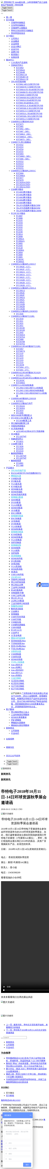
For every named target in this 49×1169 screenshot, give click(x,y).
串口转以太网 (17, 585)
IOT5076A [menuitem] (20, 337)
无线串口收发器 (18, 579)
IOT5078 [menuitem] (19, 180)
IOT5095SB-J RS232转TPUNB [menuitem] (29, 116)
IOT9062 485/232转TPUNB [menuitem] (27, 84)
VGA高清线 (16, 566)
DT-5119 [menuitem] (19, 353)
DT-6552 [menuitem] (19, 145)
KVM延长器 (16, 486)
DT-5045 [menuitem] (19, 332)
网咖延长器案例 (18, 723)
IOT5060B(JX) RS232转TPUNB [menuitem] (29, 92)
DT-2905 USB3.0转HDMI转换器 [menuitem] (30, 390)
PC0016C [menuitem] (20, 259)
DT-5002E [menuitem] (20, 293)
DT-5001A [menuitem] (20, 290)
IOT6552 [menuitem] (19, 161)
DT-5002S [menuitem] (20, 302)
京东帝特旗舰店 (18, 25)
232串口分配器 (17, 601)
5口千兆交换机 (17, 686)
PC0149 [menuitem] (19, 248)
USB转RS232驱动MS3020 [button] (22, 121)
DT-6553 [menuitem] (19, 147)
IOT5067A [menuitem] (20, 351)
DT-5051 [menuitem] (19, 326)
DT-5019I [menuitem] (20, 365)
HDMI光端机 (16, 492)
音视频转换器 (17, 516)
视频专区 (10, 747)
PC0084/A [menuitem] (20, 241)
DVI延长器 (16, 481)
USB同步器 (16, 657)
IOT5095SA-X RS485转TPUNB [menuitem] (29, 105)
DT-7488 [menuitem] (19, 465)
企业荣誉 (15, 44)
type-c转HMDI (17, 670)
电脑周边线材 (17, 606)
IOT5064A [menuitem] (20, 70)
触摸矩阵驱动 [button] (17, 453)
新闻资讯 (10, 728)
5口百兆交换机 (17, 681)
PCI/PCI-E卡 (16, 630)
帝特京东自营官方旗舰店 (22, 30)
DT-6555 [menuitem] (19, 151)
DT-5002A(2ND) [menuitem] (23, 187)
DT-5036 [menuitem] (19, 446)
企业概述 (15, 41)
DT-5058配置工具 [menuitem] (23, 421)
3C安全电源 (16, 635)
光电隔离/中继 (17, 593)
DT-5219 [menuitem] (19, 358)
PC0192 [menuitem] (19, 227)
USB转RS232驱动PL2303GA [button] (23, 288)
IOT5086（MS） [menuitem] (23, 159)
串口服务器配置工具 (20, 423)
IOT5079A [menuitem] (20, 344)
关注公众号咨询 (13, 756)
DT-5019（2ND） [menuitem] (23, 375)
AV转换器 (15, 521)
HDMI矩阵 (15, 548)
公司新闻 (15, 731)
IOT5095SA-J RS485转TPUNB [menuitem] (29, 113)
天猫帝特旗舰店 (18, 22)
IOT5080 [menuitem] (19, 339)
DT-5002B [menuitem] (20, 306)
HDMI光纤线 (16, 558)
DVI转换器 (16, 524)
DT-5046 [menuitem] (19, 314)
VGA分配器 (16, 505)
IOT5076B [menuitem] (20, 342)
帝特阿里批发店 (18, 33)
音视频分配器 (17, 497)
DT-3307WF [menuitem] (21, 456)
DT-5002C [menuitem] (20, 300)
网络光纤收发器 (18, 638)
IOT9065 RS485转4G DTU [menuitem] (27, 103)
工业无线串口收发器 (20, 603)
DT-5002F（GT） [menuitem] (23, 269)
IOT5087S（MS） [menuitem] (24, 139)
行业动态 (15, 733)
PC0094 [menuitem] (19, 252)
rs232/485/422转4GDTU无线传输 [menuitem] (30, 431)
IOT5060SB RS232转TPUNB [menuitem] (28, 97)
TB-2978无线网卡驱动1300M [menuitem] (28, 211)
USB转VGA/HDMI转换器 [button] (22, 385)
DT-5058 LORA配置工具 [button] (22, 418)
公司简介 (15, 38)
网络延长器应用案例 (20, 725)
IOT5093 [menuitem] (19, 154)
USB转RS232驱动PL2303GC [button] (23, 171)
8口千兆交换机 (17, 689)
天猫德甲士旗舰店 (19, 28)
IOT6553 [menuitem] (19, 164)
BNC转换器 (16, 518)
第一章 (9, 17)
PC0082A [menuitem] (20, 239)
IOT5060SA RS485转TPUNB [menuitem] (28, 100)
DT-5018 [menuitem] (19, 319)
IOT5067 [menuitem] (19, 349)
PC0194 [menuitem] (19, 223)
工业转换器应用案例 (20, 715)
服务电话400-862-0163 (10, 1100)
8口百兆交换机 (17, 683)
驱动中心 (10, 60)
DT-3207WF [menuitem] (21, 436)
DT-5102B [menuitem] (20, 304)
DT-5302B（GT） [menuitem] (24, 285)
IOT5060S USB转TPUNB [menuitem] (27, 95)
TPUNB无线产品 (18, 470)
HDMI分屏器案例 (19, 717)
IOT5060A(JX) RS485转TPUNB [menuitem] (29, 89)
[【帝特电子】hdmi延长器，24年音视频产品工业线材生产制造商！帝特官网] (24, 3)
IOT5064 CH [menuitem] (21, 75)
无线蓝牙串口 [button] (17, 65)
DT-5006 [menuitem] (19, 413)
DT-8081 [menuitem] (19, 463)
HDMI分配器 (16, 508)
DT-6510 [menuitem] (19, 451)
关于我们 (10, 36)
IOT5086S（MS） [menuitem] (24, 156)
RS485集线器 (17, 590)
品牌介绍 (15, 52)
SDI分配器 (15, 500)
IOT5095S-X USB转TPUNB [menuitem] (28, 111)
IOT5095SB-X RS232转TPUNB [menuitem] (29, 108)
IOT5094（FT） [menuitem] (23, 367)
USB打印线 (16, 619)
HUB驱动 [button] (15, 434)
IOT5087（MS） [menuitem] (23, 131)
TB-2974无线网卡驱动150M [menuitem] (28, 205)
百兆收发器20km (18, 641)
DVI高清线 (16, 561)
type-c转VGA (16, 673)
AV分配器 (15, 510)
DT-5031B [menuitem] (20, 330)
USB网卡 (15, 611)
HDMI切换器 (16, 537)
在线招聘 (10, 739)
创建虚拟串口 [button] (17, 439)
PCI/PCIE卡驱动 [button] (18, 213)
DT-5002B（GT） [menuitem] (24, 283)
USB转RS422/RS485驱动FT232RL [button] (26, 346)
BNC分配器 (16, 513)
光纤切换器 (16, 542)
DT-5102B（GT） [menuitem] (24, 280)
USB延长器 (16, 478)
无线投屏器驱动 (18, 426)
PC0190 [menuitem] (19, 232)
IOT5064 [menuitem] (19, 68)
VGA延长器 (16, 484)
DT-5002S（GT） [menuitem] (23, 277)
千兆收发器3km (18, 643)
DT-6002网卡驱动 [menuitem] (23, 195)
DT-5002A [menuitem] (20, 297)
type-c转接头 (16, 675)
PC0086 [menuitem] (19, 218)
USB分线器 (16, 627)
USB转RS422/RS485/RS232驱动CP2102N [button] (29, 378)
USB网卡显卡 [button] (17, 444)
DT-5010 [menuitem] (19, 410)
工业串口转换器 (18, 587)
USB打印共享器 (18, 617)
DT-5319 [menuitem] (19, 360)
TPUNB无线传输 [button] (18, 81)
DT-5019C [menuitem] (20, 380)
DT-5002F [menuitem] (20, 295)
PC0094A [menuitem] (20, 262)
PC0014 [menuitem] (19, 234)
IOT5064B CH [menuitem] (22, 77)
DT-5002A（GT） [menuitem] (24, 272)
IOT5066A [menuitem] (20, 175)
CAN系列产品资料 (19, 62)
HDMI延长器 (16, 489)
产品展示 (10, 468)
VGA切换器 (16, 540)
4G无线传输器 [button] (17, 429)
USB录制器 (16, 654)
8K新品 (14, 572)
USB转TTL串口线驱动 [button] (21, 142)
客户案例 (10, 709)
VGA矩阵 (15, 550)
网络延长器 (16, 476)
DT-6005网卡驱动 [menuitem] (23, 203)
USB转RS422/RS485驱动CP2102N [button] (26, 373)
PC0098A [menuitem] (20, 250)
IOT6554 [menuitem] (19, 166)
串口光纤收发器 (18, 582)
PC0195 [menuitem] (19, 220)
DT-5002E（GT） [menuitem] (23, 267)
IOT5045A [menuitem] (20, 335)
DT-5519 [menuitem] (19, 362)
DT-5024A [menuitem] (20, 406)
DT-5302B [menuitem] (20, 309)
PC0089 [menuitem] (19, 255)
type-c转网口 (16, 667)
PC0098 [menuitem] (19, 236)
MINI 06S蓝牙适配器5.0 (21, 415)
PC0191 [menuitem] (19, 230)
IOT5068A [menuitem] (20, 383)
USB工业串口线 (18, 595)
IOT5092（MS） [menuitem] (23, 129)
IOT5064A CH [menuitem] (22, 79)
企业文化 (15, 49)
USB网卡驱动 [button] (17, 189)
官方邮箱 (10, 1095)
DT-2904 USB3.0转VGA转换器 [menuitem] (29, 388)
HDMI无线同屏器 (19, 494)
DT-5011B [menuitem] (20, 328)
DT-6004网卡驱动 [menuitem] (23, 200)
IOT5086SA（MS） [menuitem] (24, 137)
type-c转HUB (16, 665)
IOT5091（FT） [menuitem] (23, 370)
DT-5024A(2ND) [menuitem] (23, 185)
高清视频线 (16, 556)
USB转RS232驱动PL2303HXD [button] (24, 311)
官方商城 (10, 20)
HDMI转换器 (16, 529)
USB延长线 (16, 622)
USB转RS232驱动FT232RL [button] (23, 316)
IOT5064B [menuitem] (20, 72)
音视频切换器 (17, 532)
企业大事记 (16, 46)
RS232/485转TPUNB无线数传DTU (26, 473)
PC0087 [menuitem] (19, 216)
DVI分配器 (16, 502)
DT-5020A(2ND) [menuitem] (23, 182)
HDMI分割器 (16, 659)
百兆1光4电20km (18, 646)
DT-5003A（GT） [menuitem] (24, 275)
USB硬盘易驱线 (18, 625)
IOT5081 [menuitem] (19, 126)
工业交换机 (16, 678)
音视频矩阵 (16, 545)
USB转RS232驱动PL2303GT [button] (23, 264)
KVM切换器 (16, 534)
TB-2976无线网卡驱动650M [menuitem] (28, 208)
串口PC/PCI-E (17, 598)
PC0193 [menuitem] (19, 225)
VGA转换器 (16, 526)
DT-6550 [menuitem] (19, 449)
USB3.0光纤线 (17, 574)
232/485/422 (16, 577)
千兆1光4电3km (18, 649)
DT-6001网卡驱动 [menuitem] (23, 192)
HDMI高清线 (16, 569)
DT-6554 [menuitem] (19, 149)
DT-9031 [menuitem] (19, 441)
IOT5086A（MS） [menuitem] (24, 134)
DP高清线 (15, 564)
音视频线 (15, 614)
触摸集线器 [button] (16, 460)
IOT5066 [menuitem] (19, 173)
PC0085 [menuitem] (19, 243)
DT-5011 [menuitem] (19, 321)
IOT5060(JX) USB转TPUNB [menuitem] (28, 87)
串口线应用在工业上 (20, 712)
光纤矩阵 (15, 553)
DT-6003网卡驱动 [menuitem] (23, 197)
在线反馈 (15, 57)
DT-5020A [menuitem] (20, 408)
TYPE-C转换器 (17, 662)
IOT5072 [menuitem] (19, 401)
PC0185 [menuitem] (19, 246)
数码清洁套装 (17, 609)
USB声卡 (15, 633)
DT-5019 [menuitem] (19, 356)
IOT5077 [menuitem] (19, 178)
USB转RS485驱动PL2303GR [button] (23, 398)
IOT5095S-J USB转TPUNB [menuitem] (27, 119)
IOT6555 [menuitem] (19, 168)
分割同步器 (16, 651)
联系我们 (15, 54)
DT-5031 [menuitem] (19, 323)
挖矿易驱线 (16, 720)
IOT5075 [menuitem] (19, 124)
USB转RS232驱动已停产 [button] (22, 403)
